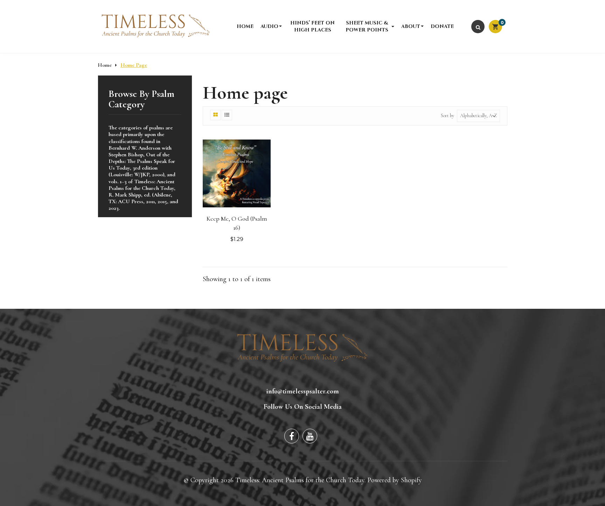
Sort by (447, 116)
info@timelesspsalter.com (302, 391)
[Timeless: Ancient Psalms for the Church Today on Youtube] (309, 436)
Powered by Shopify (394, 480)
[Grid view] (215, 115)
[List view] (227, 115)
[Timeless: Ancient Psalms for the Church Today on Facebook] (291, 436)
